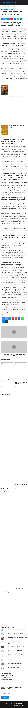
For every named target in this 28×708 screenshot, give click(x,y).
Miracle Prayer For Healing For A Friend (21, 383)
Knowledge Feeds (4, 681)
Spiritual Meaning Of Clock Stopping (15, 663)
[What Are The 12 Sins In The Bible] (4, 110)
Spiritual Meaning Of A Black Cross (15, 667)
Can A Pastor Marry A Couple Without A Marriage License (6, 490)
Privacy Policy (10, 705)
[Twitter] (6, 318)
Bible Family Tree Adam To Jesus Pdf (15, 654)
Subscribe (5, 697)
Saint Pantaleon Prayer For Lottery (17, 86)
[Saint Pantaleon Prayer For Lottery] (4, 90)
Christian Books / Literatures (7, 675)
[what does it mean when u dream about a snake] (21, 434)
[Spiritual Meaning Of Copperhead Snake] (7, 389)
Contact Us (21, 705)
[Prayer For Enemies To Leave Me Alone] (4, 130)
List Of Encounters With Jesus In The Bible (16, 646)
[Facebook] (3, 318)
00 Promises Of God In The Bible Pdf (15, 633)
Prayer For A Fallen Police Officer (7, 380)
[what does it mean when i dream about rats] (21, 537)
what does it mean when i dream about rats (21, 587)
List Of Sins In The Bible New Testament (16, 659)
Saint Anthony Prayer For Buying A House (16, 629)
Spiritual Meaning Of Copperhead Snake (6, 393)
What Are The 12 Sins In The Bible (16, 97)
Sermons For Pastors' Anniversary (15, 650)
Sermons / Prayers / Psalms (6, 683)
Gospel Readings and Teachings (11, 6)
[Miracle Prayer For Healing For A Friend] (21, 371)
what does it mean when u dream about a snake (21, 485)
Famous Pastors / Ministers (6, 677)
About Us (16, 705)
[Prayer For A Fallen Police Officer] (7, 370)
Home (3, 6)
